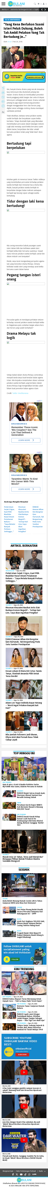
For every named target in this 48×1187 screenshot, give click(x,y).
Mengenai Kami (8, 1171)
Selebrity (9, 637)
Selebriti (9, 605)
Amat (9, 42)
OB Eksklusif (10, 571)
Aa (3, 112)
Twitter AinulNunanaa (20, 393)
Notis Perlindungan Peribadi (26, 1171)
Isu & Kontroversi (12, 20)
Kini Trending (7, 782)
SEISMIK (5, 899)
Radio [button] (41, 1171)
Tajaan (19, 803)
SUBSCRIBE (22, 1054)
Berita (19, 919)
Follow (15, 959)
